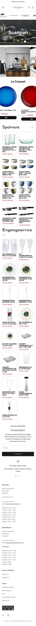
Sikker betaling (6, 590)
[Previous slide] (2, 61)
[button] (21, 41)
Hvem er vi (5, 574)
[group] (18, 32)
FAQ (3, 594)
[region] (18, 466)
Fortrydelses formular (8, 597)
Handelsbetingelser (8, 587)
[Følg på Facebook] (3, 615)
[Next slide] (33, 61)
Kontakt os (5, 577)
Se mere (18, 72)
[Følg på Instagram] (8, 615)
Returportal (5, 600)
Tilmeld (18, 454)
